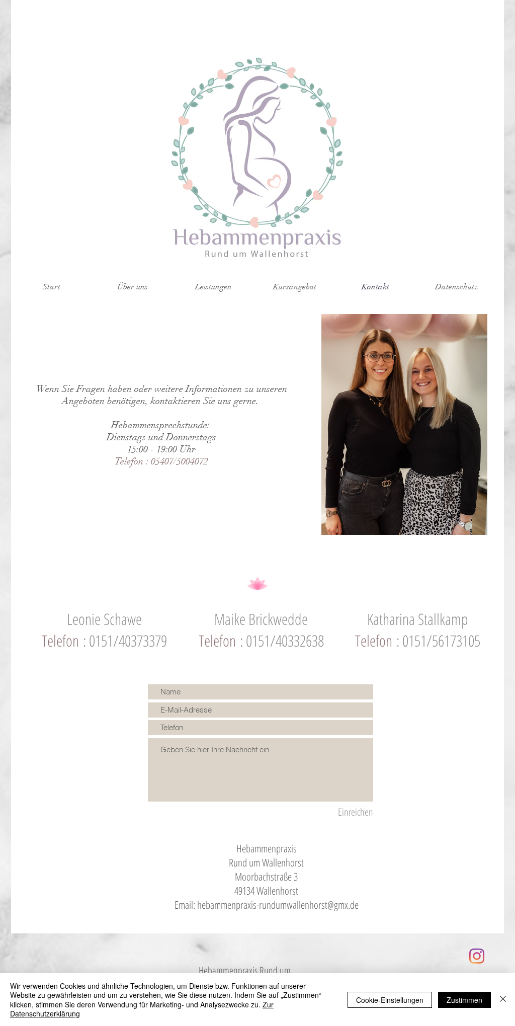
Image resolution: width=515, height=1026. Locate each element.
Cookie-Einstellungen (389, 1000)
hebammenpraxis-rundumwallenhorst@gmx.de (278, 905)
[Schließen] (503, 999)
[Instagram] (476, 956)
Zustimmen (464, 1000)
